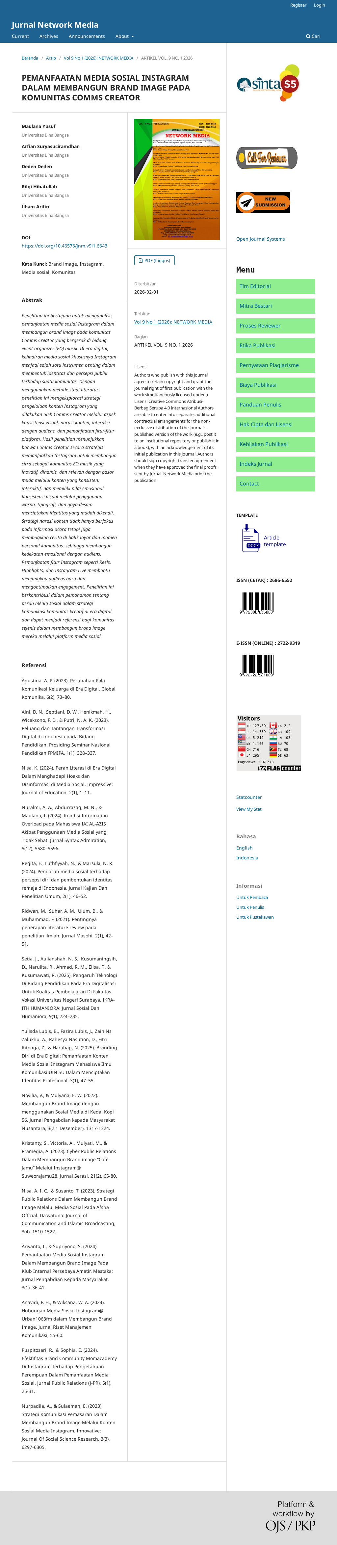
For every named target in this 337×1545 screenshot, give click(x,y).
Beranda (30, 58)
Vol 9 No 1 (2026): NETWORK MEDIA (98, 58)
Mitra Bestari (256, 305)
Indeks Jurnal (256, 463)
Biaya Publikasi (258, 384)
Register (298, 5)
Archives (48, 36)
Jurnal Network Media (55, 24)
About (123, 36)
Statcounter (249, 797)
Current (20, 36)
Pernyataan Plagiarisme (269, 365)
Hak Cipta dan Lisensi (266, 424)
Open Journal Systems (260, 239)
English (244, 848)
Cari (315, 36)
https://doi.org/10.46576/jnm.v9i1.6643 (64, 246)
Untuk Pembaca (252, 897)
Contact (249, 483)
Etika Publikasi (257, 345)
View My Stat (249, 809)
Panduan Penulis (260, 404)
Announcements (87, 36)
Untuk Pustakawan (255, 917)
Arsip (51, 58)
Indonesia (247, 857)
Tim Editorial (255, 286)
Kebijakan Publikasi (264, 444)
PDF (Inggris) (156, 260)
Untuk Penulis (250, 907)
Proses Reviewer (260, 325)
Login (319, 5)
